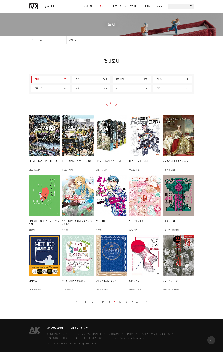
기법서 (172, 79)
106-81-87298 (70, 338)
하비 (91, 88)
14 (103, 302)
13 (97, 302)
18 (125, 302)
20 (137, 302)
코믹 (91, 79)
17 (120, 302)
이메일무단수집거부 (79, 328)
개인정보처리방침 (55, 328)
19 (131, 302)
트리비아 (132, 79)
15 (108, 302)
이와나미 (50, 88)
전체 (50, 79)
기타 (172, 88)
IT (132, 88)
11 (86, 302)
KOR (158, 6)
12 (91, 302)
